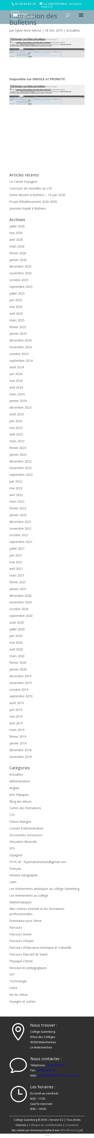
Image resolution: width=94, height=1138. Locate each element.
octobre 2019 (18, 690)
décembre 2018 (20, 750)
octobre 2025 (18, 280)
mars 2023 (16, 441)
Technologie (18, 981)
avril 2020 (16, 649)
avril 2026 (16, 239)
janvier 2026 (18, 260)
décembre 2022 (20, 461)
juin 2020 (15, 636)
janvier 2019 (18, 743)
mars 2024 (16, 394)
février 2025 (17, 327)
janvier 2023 (18, 454)
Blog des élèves (20, 801)
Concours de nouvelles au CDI (30, 188)
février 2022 (17, 508)
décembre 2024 (20, 340)
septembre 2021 (21, 542)
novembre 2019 (20, 683)
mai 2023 (16, 428)
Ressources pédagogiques (28, 968)
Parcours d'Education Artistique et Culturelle (40, 947)
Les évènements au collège (28, 895)
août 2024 (16, 367)
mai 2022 (16, 488)
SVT (12, 974)
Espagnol (15, 855)
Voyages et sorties (22, 1001)
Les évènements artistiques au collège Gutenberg (44, 889)
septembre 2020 (21, 616)
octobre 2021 (18, 535)
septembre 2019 (21, 696)
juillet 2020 (17, 629)
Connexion (71, 1125)
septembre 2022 (21, 475)
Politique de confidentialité (45, 1125)
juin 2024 (15, 374)
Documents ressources (25, 835)
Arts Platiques (19, 795)
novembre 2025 (20, 273)
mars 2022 (16, 501)
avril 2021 (16, 568)
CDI (12, 815)
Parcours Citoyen (21, 941)
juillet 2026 (17, 226)
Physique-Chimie (21, 961)
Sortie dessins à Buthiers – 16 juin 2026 (37, 195)
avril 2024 (16, 387)
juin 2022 (15, 481)
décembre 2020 (20, 596)
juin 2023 (15, 421)
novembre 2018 (20, 757)
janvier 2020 (18, 669)
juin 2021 (15, 555)
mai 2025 (16, 307)
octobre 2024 (18, 354)
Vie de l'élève (18, 995)
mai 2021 (16, 562)
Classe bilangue (20, 821)
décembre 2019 (20, 676)
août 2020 (16, 622)
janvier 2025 (18, 333)
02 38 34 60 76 (46, 1070)
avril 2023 (16, 434)
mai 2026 (16, 233)
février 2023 (17, 448)
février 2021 (17, 582)
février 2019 (17, 736)
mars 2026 (16, 246)
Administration (19, 781)
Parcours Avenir (20, 934)
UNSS (13, 988)
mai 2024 (16, 381)
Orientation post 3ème (25, 921)
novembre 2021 (20, 528)
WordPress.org (70, 1130)
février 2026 (17, 253)
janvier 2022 (18, 515)
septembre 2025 (21, 287)
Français (15, 869)
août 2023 (16, 414)
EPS (12, 848)
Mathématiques (20, 902)
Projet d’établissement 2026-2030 (33, 202)
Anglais (14, 788)
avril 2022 (16, 495)
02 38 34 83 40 (56, 1065)
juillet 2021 (17, 548)
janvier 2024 (18, 401)
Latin (12, 882)
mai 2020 (16, 642)
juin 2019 (15, 710)
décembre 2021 (20, 522)
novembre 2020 (20, 602)
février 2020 (17, 662)
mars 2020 (16, 656)
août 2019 (16, 703)
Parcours (15, 927)
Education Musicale (23, 841)
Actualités (73, 30)
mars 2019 (16, 730)
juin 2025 (15, 300)
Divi (47, 1135)
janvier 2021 (18, 589)
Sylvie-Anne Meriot (28, 30)
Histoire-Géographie (23, 875)
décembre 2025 (20, 266)
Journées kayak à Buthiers (27, 208)
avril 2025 (16, 313)
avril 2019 (16, 723)
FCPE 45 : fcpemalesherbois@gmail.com (37, 862)
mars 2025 (16, 320)
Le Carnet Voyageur (23, 181)
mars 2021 (16, 575)
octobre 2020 (18, 609)
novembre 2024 (20, 347)
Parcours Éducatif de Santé (28, 954)
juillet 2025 (17, 293)
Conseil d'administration (26, 828)
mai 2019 (16, 716)
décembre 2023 (20, 407)
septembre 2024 (21, 360)
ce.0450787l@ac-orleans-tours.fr (59, 1075)
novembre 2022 (20, 468)
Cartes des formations (25, 808)
